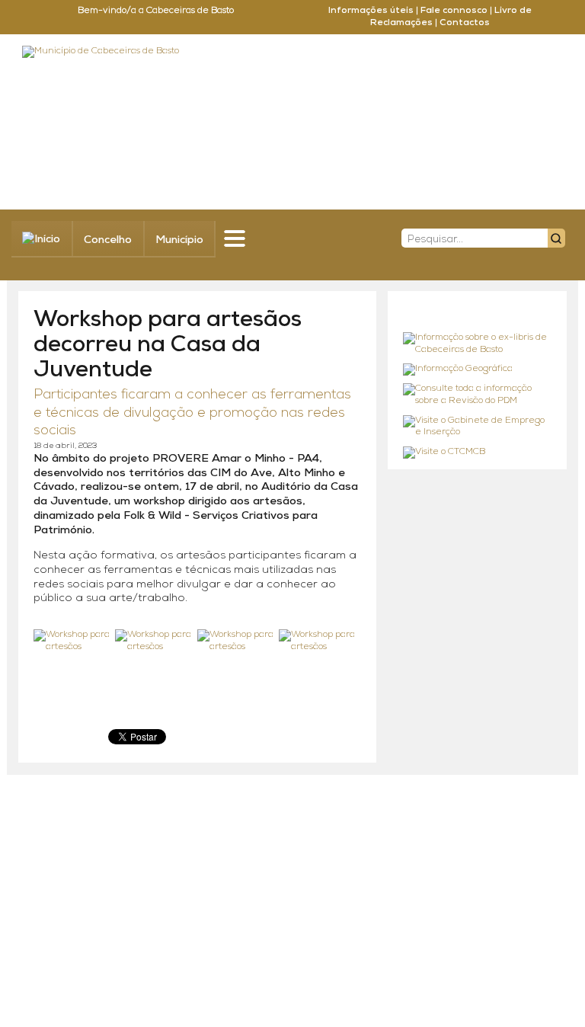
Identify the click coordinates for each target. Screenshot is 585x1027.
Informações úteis (371, 10)
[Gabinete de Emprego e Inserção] (477, 427)
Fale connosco (454, 10)
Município (179, 240)
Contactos (465, 22)
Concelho (108, 240)
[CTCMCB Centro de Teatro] (477, 452)
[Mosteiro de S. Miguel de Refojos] (477, 344)
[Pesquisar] (556, 238)
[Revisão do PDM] (477, 395)
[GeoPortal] (477, 369)
